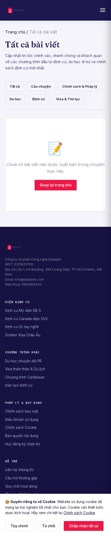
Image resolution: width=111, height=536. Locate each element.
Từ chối (48, 526)
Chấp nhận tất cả (83, 526)
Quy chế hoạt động (21, 486)
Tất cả (15, 86)
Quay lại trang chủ (56, 185)
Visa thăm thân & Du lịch (25, 369)
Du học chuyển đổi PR (23, 361)
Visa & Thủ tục (68, 99)
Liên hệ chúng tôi (19, 470)
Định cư (38, 99)
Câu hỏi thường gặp (21, 478)
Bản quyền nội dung (21, 436)
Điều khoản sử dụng (21, 419)
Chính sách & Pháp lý (79, 86)
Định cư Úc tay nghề (22, 327)
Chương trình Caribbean (24, 377)
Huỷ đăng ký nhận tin (22, 444)
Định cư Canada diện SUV (26, 319)
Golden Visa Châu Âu (22, 335)
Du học (15, 99)
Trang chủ (15, 32)
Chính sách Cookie (21, 427)
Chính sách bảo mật (21, 411)
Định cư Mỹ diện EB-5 (23, 310)
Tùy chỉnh (19, 526)
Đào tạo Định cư (18, 385)
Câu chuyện (41, 86)
